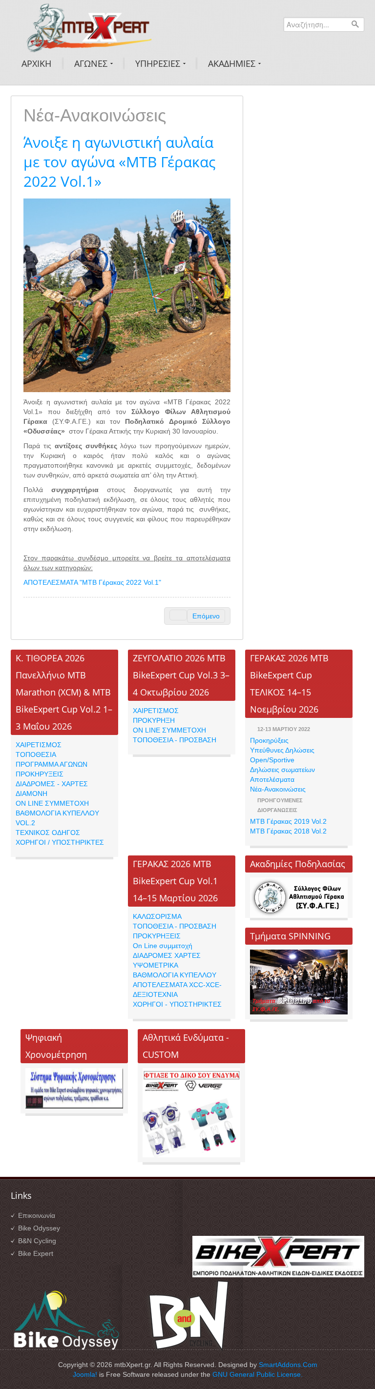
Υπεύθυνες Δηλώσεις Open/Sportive (282, 755)
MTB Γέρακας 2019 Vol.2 (288, 821)
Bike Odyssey (39, 1228)
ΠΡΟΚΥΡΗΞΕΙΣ (157, 936)
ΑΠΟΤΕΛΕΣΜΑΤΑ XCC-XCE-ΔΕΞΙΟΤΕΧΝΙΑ (177, 989)
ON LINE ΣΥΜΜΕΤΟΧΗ (52, 803)
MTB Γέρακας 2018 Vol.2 (288, 831)
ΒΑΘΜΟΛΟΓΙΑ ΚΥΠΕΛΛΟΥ (174, 975)
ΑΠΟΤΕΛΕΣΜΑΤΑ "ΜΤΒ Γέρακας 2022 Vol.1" (92, 582)
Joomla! (85, 1374)
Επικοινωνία (36, 1215)
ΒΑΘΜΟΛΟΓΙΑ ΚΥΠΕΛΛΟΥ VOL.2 (57, 818)
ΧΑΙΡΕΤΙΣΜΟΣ (39, 745)
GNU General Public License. (257, 1374)
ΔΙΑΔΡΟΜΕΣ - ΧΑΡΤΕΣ (52, 784)
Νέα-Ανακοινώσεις (278, 789)
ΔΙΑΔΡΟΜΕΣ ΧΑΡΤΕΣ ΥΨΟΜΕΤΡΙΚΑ (167, 960)
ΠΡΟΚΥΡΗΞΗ (154, 720)
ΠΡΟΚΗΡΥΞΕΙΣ (39, 774)
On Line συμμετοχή (162, 946)
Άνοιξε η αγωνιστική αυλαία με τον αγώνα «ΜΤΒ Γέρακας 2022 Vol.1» (119, 161)
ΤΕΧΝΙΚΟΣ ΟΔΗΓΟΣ (48, 832)
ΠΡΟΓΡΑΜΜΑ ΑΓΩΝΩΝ (51, 764)
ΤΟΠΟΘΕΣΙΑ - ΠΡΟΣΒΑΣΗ (174, 740)
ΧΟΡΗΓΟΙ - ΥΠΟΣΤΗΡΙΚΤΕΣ (177, 1004)
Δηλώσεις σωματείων (282, 770)
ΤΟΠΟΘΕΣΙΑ (36, 754)
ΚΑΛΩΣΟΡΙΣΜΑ (157, 916)
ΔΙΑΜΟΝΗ (31, 793)
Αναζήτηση (355, 24)
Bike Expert (35, 1253)
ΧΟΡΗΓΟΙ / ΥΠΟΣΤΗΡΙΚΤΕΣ (60, 842)
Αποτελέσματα (272, 779)
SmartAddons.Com (288, 1365)
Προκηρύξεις (269, 740)
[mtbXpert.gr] (88, 26)
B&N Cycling (37, 1241)
